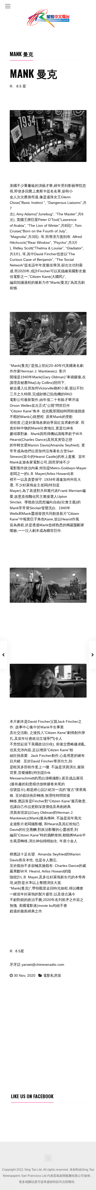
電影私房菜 (52, 975)
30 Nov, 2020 (24, 975)
